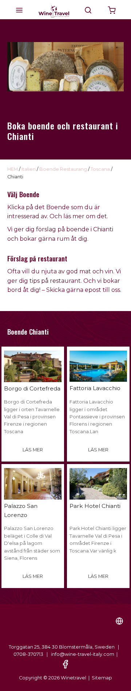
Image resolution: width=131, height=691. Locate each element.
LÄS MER (33, 449)
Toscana (100, 169)
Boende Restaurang (63, 169)
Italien (28, 169)
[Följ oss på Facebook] (65, 663)
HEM (12, 169)
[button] (19, 10)
